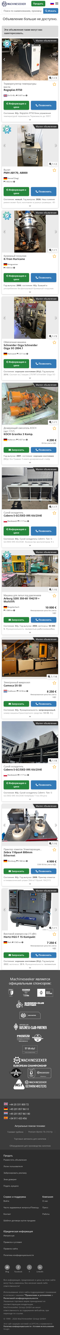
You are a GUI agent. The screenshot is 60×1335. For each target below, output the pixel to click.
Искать (51, 10)
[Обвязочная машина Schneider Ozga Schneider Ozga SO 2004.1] (30, 318)
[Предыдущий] (4, 59)
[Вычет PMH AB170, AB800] (30, 145)
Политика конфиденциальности (17, 1326)
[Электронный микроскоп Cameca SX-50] (30, 658)
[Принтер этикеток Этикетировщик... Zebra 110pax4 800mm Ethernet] (30, 825)
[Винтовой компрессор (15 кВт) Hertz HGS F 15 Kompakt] (30, 910)
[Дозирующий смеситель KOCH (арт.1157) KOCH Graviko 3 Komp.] (30, 404)
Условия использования (43, 1326)
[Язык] (52, 3)
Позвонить (45, 105)
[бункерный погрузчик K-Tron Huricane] (30, 232)
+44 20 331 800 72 (19, 1104)
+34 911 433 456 (18, 1118)
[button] (56, 3)
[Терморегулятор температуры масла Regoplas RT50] (30, 60)
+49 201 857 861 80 (19, 1113)
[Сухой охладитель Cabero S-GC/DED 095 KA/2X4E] (30, 488)
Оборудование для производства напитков (30, 1145)
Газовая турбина (15, 1131)
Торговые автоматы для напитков (30, 1138)
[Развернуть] (30, 119)
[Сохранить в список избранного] (54, 84)
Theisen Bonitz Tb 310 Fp (40, 1131)
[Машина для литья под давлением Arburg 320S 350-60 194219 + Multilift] (30, 571)
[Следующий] (55, 59)
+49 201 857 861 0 (19, 1109)
